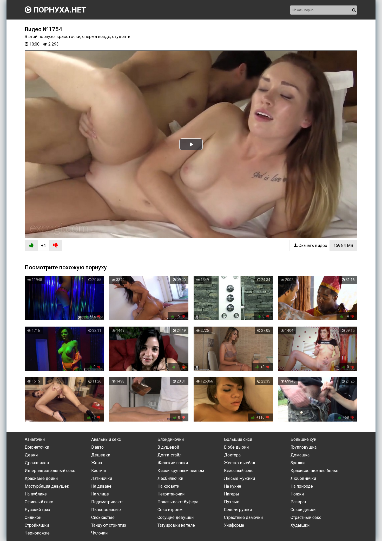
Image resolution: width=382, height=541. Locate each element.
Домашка (300, 455)
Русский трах (37, 509)
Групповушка (304, 447)
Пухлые (231, 501)
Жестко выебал (239, 462)
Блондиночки (170, 439)
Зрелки (298, 462)
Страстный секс (306, 517)
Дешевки (100, 455)
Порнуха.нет (58, 9)
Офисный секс (39, 501)
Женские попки (172, 462)
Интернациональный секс (50, 470)
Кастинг (99, 470)
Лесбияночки (170, 478)
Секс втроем (169, 509)
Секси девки (303, 509)
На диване (101, 486)
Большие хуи (303, 439)
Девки (31, 455)
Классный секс (238, 470)
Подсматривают (107, 501)
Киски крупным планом (180, 470)
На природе (302, 486)
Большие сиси (238, 439)
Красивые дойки (41, 478)
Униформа (234, 525)
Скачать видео (325, 245)
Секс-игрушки (238, 509)
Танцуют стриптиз (108, 525)
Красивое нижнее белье (314, 470)
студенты (121, 36)
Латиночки (101, 478)
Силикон (33, 517)
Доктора (232, 455)
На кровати (168, 486)
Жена (96, 462)
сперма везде (96, 36)
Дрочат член (37, 462)
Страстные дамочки (243, 517)
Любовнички (303, 478)
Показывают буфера (177, 501)
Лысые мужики (239, 478)
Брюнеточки (37, 447)
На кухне (232, 486)
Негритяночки (171, 494)
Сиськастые (103, 517)
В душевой (168, 447)
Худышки (300, 525)
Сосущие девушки (175, 517)
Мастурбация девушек (47, 486)
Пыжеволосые (106, 509)
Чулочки (99, 533)
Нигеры (231, 494)
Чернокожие (37, 533)
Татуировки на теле (176, 525)
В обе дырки (236, 447)
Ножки (297, 494)
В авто (97, 447)
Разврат (298, 501)
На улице (100, 494)
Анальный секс (106, 439)
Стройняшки (37, 525)
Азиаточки (35, 439)
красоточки (68, 36)
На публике (36, 494)
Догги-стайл (169, 455)
